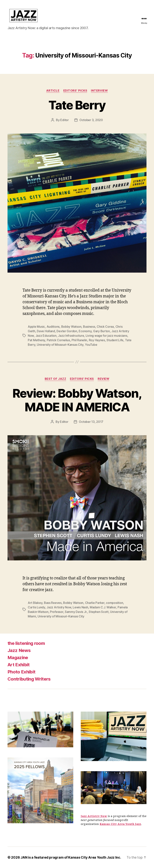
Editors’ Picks (75, 90)
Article (53, 90)
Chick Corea (105, 326)
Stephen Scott (99, 612)
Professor (56, 612)
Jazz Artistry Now (59, 607)
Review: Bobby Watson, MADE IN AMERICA (77, 400)
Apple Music (36, 326)
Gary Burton (101, 331)
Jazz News (19, 650)
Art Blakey (35, 603)
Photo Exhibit (21, 672)
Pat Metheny (36, 340)
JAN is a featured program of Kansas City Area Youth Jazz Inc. (70, 857)
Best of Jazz (55, 379)
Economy (85, 331)
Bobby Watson (71, 326)
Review (103, 379)
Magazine (18, 657)
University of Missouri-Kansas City (60, 344)
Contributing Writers (29, 679)
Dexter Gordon (67, 331)
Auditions (53, 326)
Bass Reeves (53, 603)
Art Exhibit (19, 664)
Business (89, 326)
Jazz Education (46, 335)
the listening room (26, 643)
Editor (64, 120)
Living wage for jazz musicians (106, 335)
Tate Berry (76, 105)
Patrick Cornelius (58, 340)
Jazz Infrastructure (71, 335)
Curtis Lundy (36, 607)
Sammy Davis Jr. (76, 612)
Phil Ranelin (79, 340)
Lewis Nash (80, 607)
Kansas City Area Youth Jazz (120, 824)
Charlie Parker (94, 603)
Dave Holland (46, 331)
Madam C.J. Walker (103, 607)
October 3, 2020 (91, 120)
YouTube (91, 344)
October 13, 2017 (91, 422)
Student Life (114, 340)
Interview (99, 90)
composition (114, 603)
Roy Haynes (97, 340)
